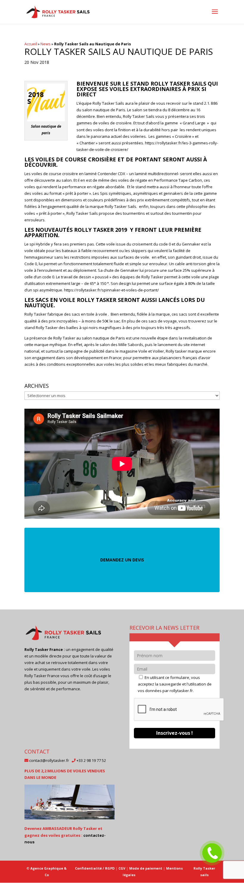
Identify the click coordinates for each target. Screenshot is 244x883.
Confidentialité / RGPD (95, 868)
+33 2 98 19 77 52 (91, 760)
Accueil (30, 44)
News (45, 44)
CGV (121, 868)
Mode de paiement (145, 868)
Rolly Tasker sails (204, 871)
